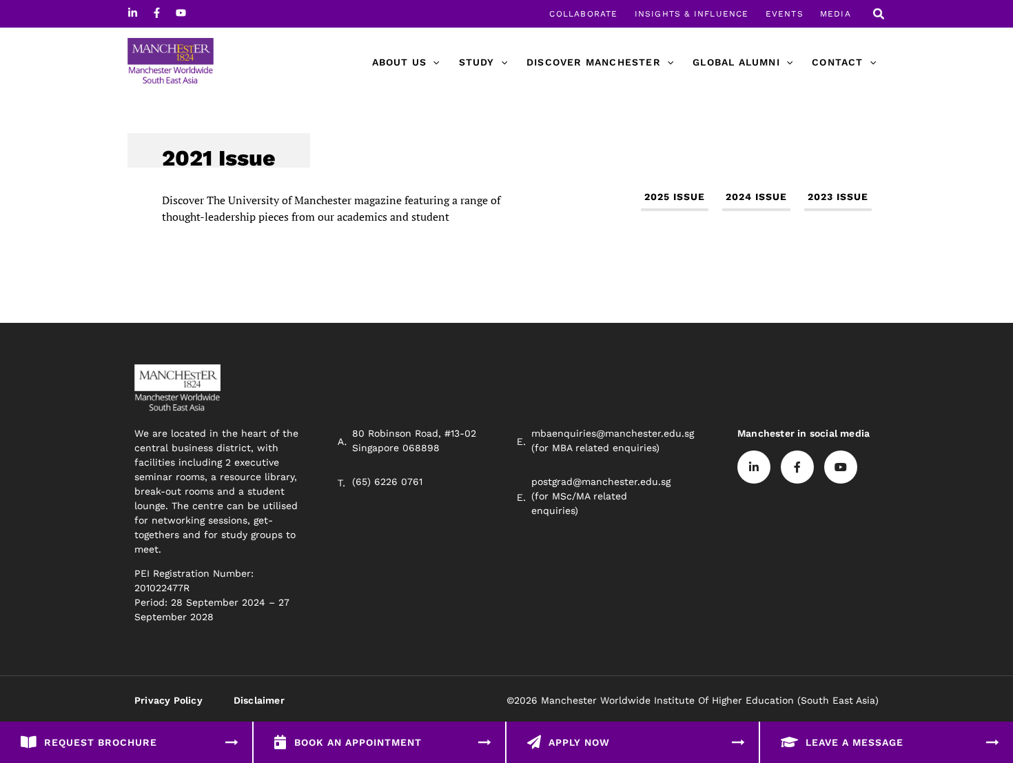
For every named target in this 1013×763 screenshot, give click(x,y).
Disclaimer (259, 700)
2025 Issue (674, 196)
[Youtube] (181, 13)
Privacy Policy (168, 700)
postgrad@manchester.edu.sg (601, 481)
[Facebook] (157, 13)
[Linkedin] (132, 13)
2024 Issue (756, 196)
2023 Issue (838, 196)
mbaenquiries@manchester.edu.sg (612, 433)
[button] (879, 15)
